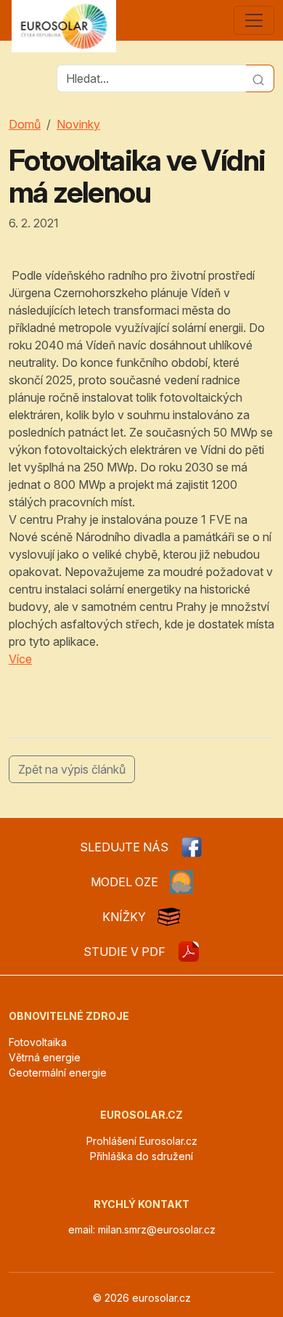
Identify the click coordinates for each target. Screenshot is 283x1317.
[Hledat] (260, 78)
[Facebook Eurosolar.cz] (191, 847)
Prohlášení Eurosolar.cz (141, 1141)
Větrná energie (45, 1057)
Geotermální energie (58, 1072)
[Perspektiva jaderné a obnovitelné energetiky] (188, 951)
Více (20, 659)
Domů (25, 124)
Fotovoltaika (38, 1042)
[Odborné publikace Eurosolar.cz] (169, 916)
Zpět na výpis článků (72, 769)
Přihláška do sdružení (141, 1156)
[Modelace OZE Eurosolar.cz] (181, 881)
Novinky (78, 124)
